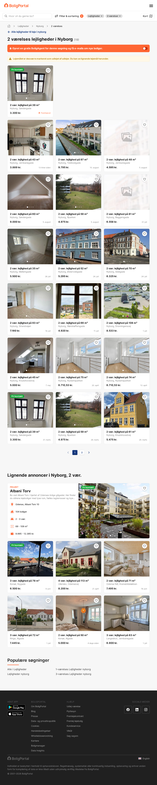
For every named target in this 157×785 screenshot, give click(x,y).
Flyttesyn (71, 711)
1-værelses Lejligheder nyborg (73, 669)
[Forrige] (68, 452)
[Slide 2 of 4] (29, 207)
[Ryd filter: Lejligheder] (102, 16)
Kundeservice (73, 726)
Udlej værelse (73, 706)
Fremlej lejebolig (75, 721)
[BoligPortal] (16, 5)
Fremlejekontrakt (75, 716)
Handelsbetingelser (40, 730)
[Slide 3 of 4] (31, 207)
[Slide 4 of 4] (33, 207)
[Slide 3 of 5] (30, 98)
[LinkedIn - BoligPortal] (137, 709)
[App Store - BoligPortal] (15, 713)
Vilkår (69, 730)
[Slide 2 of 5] (28, 98)
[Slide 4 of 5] (32, 98)
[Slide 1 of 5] (26, 98)
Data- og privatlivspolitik (43, 721)
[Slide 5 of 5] (34, 98)
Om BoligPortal (38, 706)
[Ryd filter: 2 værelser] (120, 16)
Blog (33, 711)
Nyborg (40, 26)
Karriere (35, 740)
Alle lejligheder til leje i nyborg (28, 31)
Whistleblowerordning (42, 736)
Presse (34, 716)
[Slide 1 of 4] (27, 207)
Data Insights (37, 750)
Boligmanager (38, 745)
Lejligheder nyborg (18, 674)
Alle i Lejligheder (17, 669)
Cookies (35, 726)
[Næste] (88, 452)
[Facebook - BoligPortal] (128, 709)
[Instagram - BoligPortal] (146, 709)
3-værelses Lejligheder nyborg (73, 674)
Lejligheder (23, 26)
